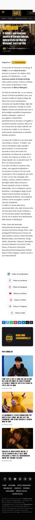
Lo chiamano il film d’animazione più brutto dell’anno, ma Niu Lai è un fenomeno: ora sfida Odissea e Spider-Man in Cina (17, 418)
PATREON (26, 488)
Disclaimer (10, 491)
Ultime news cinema (10, 28)
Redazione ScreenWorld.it (18, 48)
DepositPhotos (28, 504)
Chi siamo (11, 485)
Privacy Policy (21, 491)
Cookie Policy (17, 493)
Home (4, 485)
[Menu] (3, 12)
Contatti (17, 488)
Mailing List (8, 488)
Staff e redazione (24, 485)
